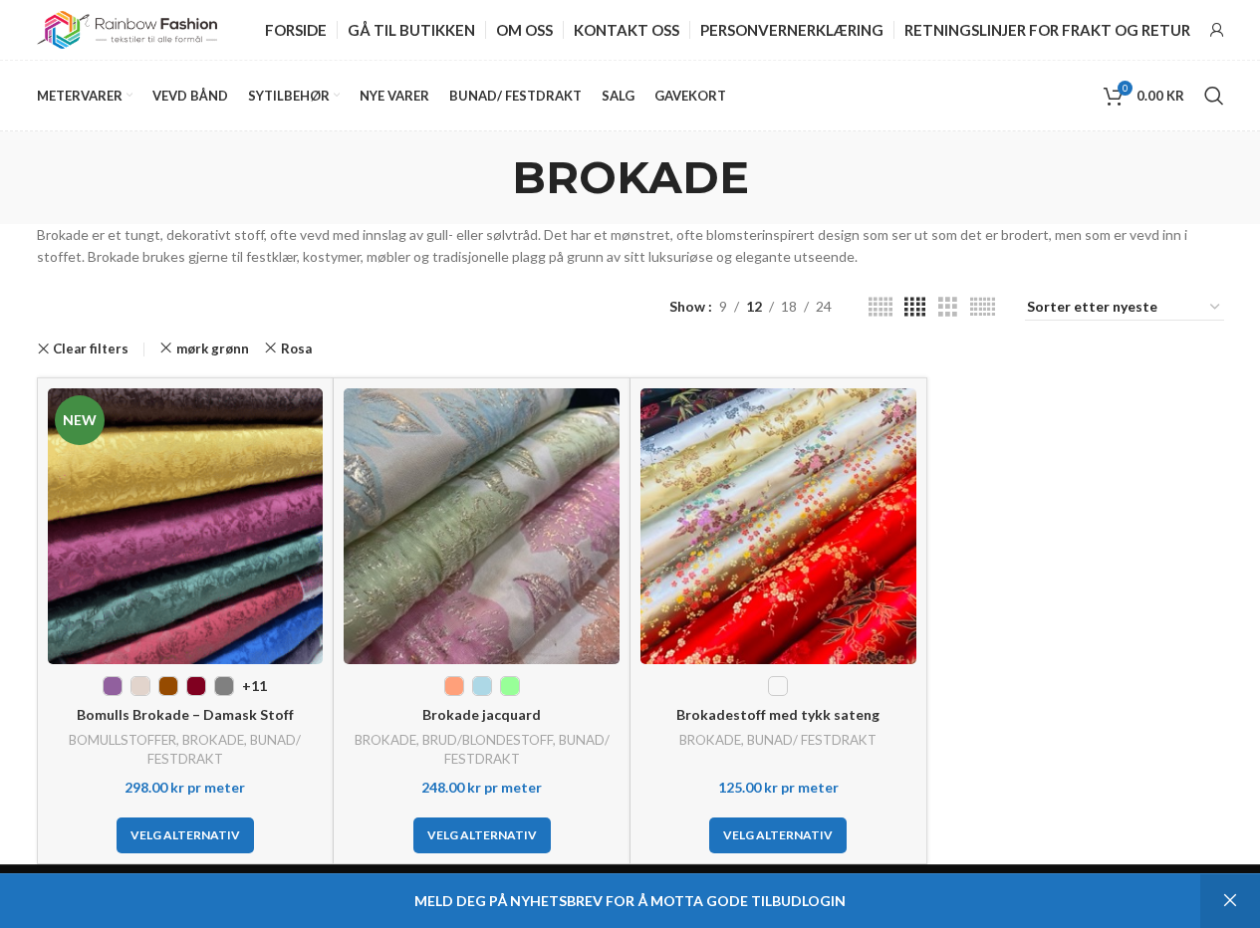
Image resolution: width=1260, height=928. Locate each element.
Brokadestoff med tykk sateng (778, 714)
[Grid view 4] (914, 307)
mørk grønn (212, 348)
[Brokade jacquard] (482, 526)
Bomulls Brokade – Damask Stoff (185, 714)
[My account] (1217, 30)
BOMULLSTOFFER (122, 740)
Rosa (296, 348)
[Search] (1214, 96)
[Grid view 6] (982, 307)
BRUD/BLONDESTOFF (487, 740)
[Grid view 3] (947, 307)
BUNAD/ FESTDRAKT (812, 740)
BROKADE (213, 740)
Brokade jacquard (481, 714)
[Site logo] (127, 28)
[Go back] (487, 177)
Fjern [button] (1230, 901)
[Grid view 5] (880, 307)
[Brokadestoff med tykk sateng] (778, 526)
